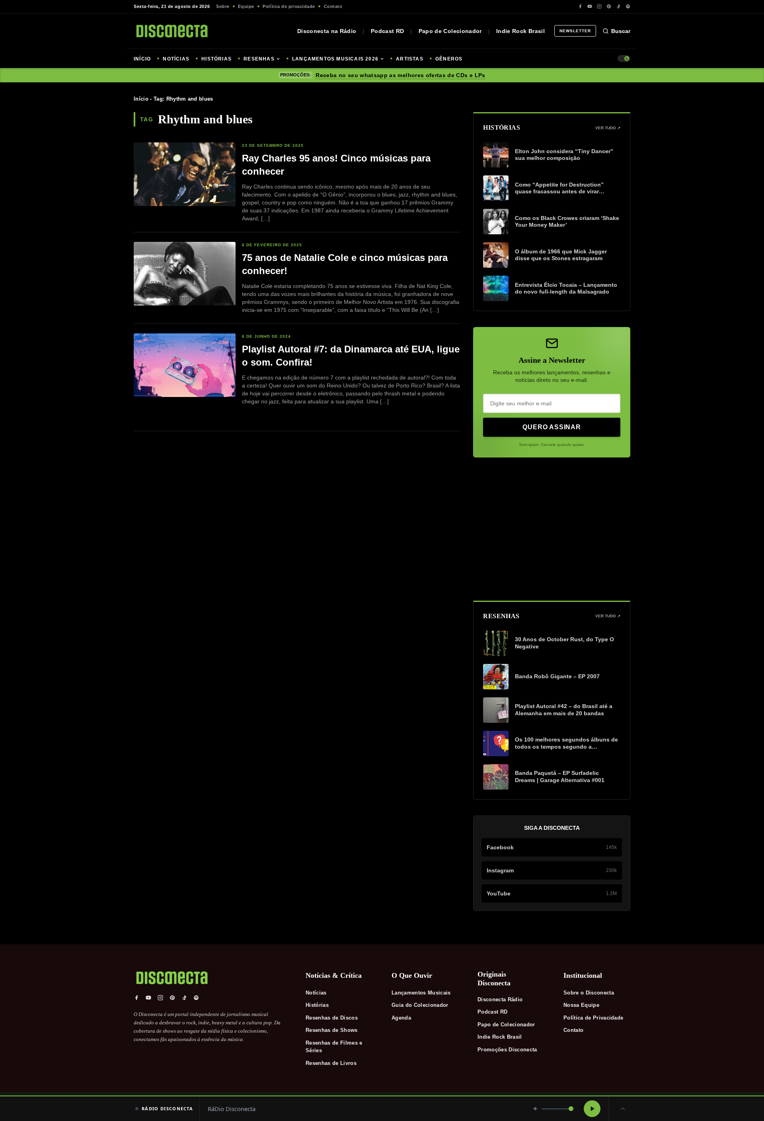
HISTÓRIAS (216, 59)
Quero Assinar (551, 427)
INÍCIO (142, 59)
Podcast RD (387, 31)
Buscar (620, 31)
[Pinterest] (608, 6)
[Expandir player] (623, 1109)
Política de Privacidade (593, 1018)
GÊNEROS (448, 59)
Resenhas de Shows (332, 1030)
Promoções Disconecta (507, 1050)
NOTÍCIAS (176, 59)
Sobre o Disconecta (588, 993)
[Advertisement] (551, 529)
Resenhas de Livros (331, 1063)
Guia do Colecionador (420, 1005)
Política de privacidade (289, 6)
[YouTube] (589, 6)
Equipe (246, 6)
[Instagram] (599, 6)
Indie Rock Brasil (520, 31)
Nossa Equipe (581, 1005)
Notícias (316, 993)
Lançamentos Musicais (421, 993)
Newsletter (575, 31)
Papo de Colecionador (450, 31)
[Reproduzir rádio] (592, 1108)
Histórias (317, 1005)
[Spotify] (628, 6)
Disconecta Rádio (499, 999)
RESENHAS (259, 59)
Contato (333, 6)
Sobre (223, 6)
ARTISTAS (409, 59)
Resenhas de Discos (332, 1018)
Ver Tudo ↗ (607, 128)
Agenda (401, 1018)
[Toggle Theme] (624, 58)
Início (141, 99)
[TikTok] (618, 6)
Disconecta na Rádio (327, 31)
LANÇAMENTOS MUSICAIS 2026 (335, 59)
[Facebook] (580, 6)
